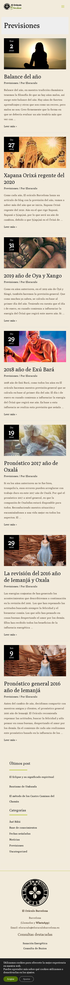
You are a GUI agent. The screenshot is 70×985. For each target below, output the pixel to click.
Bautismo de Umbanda (23, 786)
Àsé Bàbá (14, 821)
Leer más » (10, 126)
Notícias (14, 839)
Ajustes (26, 979)
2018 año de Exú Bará (29, 369)
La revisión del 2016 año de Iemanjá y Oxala (32, 576)
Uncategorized (18, 851)
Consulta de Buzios (35, 948)
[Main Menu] (62, 6)
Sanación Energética (35, 943)
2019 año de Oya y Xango (33, 275)
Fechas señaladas (20, 833)
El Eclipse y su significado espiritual (31, 776)
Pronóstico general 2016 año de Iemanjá (32, 686)
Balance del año (22, 76)
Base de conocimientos (23, 827)
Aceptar (10, 979)
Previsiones (11, 82)
